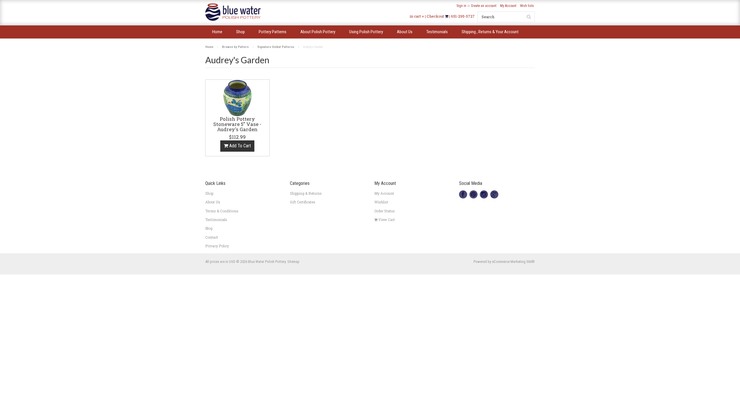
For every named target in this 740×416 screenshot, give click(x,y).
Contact (211, 237)
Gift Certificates (302, 202)
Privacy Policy (217, 246)
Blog (208, 228)
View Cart (386, 219)
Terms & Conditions (221, 211)
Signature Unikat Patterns (275, 47)
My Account (508, 6)
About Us (212, 202)
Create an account (483, 6)
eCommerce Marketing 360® (513, 261)
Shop (209, 193)
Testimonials (216, 219)
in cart (415, 16)
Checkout (436, 16)
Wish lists (527, 6)
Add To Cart (239, 145)
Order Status (384, 211)
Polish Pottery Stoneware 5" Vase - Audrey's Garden (237, 124)
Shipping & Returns (306, 193)
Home (209, 47)
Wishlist (381, 202)
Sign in (461, 6)
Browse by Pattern (235, 47)
